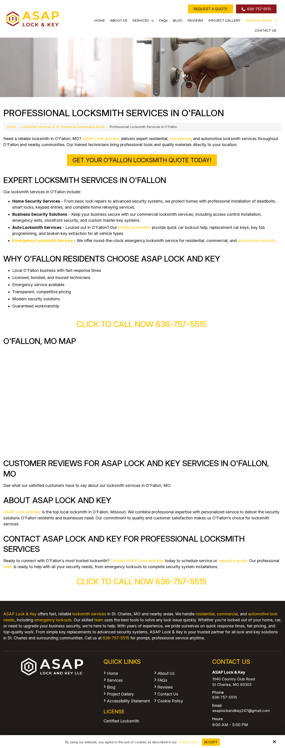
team (7, 566)
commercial (180, 138)
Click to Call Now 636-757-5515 (143, 324)
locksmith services (89, 614)
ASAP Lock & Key (20, 614)
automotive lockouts (256, 240)
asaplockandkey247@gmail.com (241, 711)
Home (11, 127)
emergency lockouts (53, 620)
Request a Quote (210, 9)
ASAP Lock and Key (101, 138)
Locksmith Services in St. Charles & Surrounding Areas (63, 127)
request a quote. (233, 560)
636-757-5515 (258, 9)
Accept (211, 742)
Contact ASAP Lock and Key (137, 560)
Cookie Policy (188, 742)
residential (205, 614)
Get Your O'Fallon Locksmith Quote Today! (142, 160)
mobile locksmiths (134, 227)
